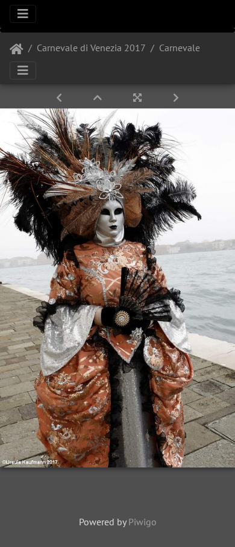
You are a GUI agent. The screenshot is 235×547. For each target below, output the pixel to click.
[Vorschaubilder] (99, 98)
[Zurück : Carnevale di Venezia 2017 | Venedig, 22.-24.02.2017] (60, 98)
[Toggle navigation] (23, 14)
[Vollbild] (138, 98)
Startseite (17, 49)
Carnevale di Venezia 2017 (91, 48)
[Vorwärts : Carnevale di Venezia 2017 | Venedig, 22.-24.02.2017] (175, 98)
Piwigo (142, 522)
